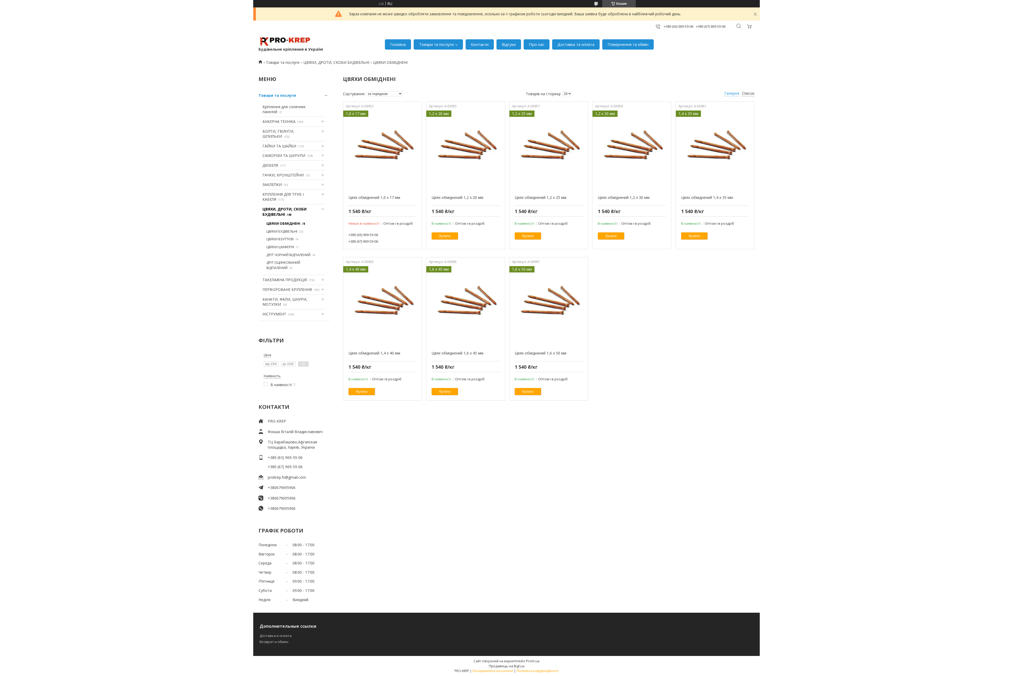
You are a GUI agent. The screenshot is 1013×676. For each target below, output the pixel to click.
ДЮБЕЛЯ (270, 165)
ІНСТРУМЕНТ (274, 314)
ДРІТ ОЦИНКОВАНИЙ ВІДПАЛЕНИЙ (283, 265)
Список (748, 93)
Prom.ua (532, 661)
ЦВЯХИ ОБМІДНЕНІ (283, 223)
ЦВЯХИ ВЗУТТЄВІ (280, 239)
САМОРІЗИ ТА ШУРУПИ (283, 155)
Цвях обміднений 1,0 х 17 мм (374, 197)
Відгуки (509, 44)
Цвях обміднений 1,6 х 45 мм (457, 353)
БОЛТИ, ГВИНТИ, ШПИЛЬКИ (278, 134)
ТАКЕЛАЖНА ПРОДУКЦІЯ (284, 279)
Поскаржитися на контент (492, 671)
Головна (398, 44)
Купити (444, 236)
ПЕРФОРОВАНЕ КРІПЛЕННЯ (287, 289)
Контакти (480, 44)
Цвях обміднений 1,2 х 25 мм (540, 197)
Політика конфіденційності (537, 671)
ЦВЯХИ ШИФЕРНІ (280, 246)
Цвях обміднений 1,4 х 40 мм (374, 353)
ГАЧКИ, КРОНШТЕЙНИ (283, 175)
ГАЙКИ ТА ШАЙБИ (279, 145)
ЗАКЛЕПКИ (272, 184)
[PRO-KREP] (285, 41)
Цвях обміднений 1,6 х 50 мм (540, 353)
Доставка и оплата (276, 635)
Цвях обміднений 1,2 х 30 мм (623, 197)
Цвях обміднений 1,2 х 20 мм (457, 197)
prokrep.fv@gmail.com (287, 477)
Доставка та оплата (575, 44)
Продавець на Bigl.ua (506, 666)
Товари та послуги (436, 44)
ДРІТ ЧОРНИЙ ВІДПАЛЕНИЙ (288, 254)
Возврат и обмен (274, 641)
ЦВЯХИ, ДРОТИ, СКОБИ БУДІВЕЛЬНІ (336, 62)
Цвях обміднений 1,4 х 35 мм (707, 197)
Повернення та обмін (628, 44)
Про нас (536, 44)
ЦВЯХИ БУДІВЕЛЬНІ (281, 231)
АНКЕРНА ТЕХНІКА (278, 121)
